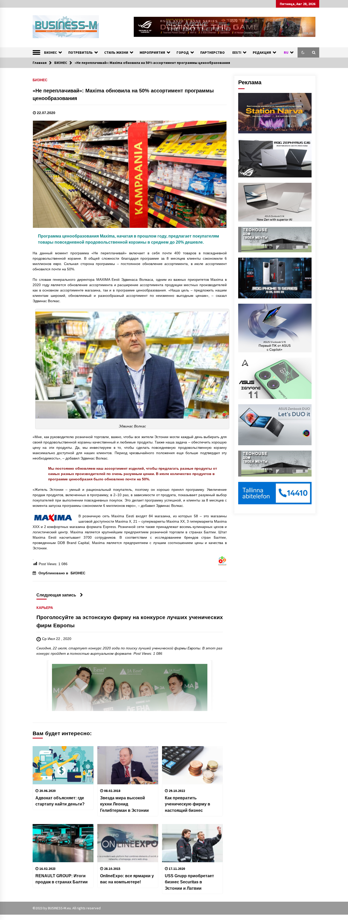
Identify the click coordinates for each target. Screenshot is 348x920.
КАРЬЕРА (44, 608)
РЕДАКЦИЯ (262, 52)
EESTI (236, 52)
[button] (303, 52)
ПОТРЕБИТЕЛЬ (80, 52)
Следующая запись (56, 595)
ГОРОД (183, 52)
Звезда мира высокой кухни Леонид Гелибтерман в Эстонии (124, 804)
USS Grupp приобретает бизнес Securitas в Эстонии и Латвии (189, 881)
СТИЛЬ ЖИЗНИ (116, 52)
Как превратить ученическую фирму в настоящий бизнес (187, 804)
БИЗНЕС (50, 52)
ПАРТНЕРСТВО (212, 52)
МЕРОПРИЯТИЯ (152, 52)
